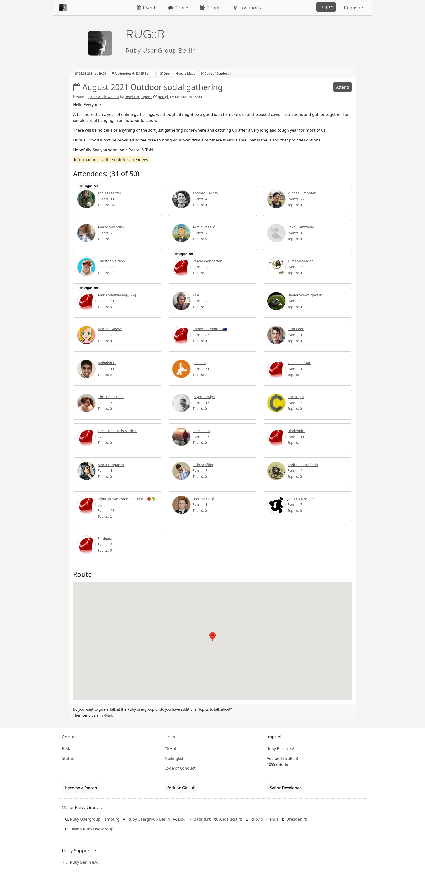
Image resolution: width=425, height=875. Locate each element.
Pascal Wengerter (207, 261)
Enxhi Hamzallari (301, 227)
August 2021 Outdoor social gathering (152, 87)
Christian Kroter (111, 396)
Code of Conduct (217, 73)
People (213, 7)
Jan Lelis (199, 362)
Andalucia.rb (231, 819)
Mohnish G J (108, 362)
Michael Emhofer (302, 193)
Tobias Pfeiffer (109, 193)
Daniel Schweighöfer (305, 295)
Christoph (296, 396)
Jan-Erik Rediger (301, 498)
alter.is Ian (201, 430)
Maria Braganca (111, 464)
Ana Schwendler (111, 227)
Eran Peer (296, 329)
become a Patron (81, 788)
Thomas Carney (205, 193)
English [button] (352, 7)
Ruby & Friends (264, 819)
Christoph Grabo (111, 261)
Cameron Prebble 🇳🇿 (210, 329)
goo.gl (163, 96)
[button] (212, 636)
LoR (181, 819)
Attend (342, 87)
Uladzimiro (296, 430)
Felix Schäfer (203, 464)
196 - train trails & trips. (117, 430)
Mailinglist (173, 758)
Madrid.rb (202, 819)
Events (150, 7)
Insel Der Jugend (138, 96)
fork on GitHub (181, 788)
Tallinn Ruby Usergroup (92, 829)
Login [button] (324, 6)
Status (68, 758)
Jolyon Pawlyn (204, 396)
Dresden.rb (296, 819)
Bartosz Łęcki (203, 498)
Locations (249, 7)
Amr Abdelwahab (104, 96)
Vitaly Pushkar (299, 362)
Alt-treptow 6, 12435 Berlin (134, 73)
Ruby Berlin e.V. (281, 748)
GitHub (171, 748)
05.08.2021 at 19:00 (92, 73)
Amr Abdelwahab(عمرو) (117, 295)
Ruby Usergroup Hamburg (95, 819)
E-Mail (107, 715)
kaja (196, 295)
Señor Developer (285, 788)
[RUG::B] (100, 41)
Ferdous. (105, 538)
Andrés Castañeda (303, 464)
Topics (181, 7)
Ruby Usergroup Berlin (148, 819)
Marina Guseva (110, 329)
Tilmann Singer (300, 261)
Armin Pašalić (204, 227)
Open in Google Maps (179, 73)
